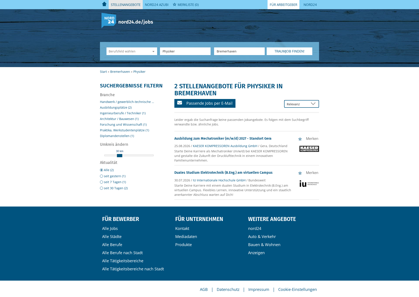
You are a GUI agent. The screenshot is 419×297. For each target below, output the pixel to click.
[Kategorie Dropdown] (152, 51)
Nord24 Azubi (156, 4)
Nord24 (310, 4)
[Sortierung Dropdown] (314, 104)
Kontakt (182, 228)
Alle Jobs (110, 228)
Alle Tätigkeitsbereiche (122, 260)
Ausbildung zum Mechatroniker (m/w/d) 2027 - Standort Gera (222, 138)
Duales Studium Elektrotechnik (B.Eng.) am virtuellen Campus (223, 172)
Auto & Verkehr (262, 236)
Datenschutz (228, 289)
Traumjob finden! (289, 51)
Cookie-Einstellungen (297, 289)
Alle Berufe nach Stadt (122, 252)
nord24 (254, 228)
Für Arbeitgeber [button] (283, 4)
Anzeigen (256, 252)
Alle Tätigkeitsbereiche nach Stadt (133, 268)
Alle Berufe (112, 244)
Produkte (183, 244)
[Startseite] (129, 20)
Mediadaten (186, 236)
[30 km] (119, 155)
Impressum (258, 289)
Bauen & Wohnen (264, 244)
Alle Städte (112, 236)
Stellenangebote (126, 4)
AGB (204, 289)
